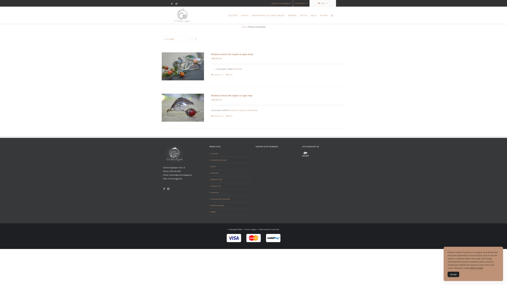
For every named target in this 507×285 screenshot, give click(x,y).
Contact (214, 153)
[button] (332, 15)
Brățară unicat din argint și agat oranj (232, 54)
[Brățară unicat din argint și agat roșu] (183, 108)
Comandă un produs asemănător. (243, 110)
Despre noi (216, 186)
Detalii (230, 75)
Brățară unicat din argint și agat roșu (232, 95)
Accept (453, 274)
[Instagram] (168, 189)
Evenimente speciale (220, 199)
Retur (213, 166)
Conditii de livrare (219, 160)
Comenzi (215, 192)
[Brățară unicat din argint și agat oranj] (183, 66)
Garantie (215, 173)
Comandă (237, 69)
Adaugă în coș (218, 75)
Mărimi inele (216, 179)
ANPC (213, 212)
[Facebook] (164, 189)
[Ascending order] (195, 39)
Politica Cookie (217, 205)
